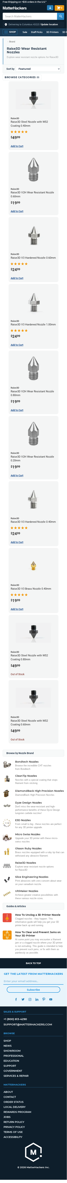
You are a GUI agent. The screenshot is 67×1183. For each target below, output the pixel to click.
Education (11, 1060)
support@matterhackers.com (28, 1024)
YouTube (51, 999)
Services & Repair (16, 1075)
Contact (10, 1097)
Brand (12, 41)
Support (10, 1065)
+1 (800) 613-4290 (15, 1019)
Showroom (12, 1050)
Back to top (33, 963)
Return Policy (14, 1122)
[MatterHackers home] (15, 8)
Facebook (16, 999)
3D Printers (52, 32)
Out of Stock (17, 674)
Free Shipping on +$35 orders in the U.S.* (24, 2)
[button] (33, 24)
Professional (14, 1055)
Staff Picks (36, 32)
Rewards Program (17, 1112)
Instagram (30, 999)
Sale (25, 32)
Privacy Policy (14, 1127)
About (8, 1092)
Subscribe (33, 989)
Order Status (14, 1102)
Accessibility (13, 1137)
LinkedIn (37, 999)
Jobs (7, 1117)
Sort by (10, 68)
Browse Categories (21, 77)
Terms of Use (13, 1132)
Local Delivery (14, 1107)
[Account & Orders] (50, 8)
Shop (7, 1040)
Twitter (23, 999)
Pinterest (44, 999)
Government (13, 1070)
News (8, 1045)
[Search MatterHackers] (60, 16)
